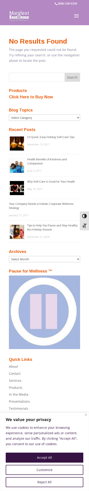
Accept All (44, 457)
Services (15, 380)
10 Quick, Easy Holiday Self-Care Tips (50, 137)
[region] (44, 452)
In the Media (18, 394)
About (13, 366)
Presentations (19, 401)
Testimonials (18, 408)
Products (15, 387)
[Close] (86, 415)
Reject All (44, 482)
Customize (44, 470)
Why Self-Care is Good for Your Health (51, 181)
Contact (15, 373)
